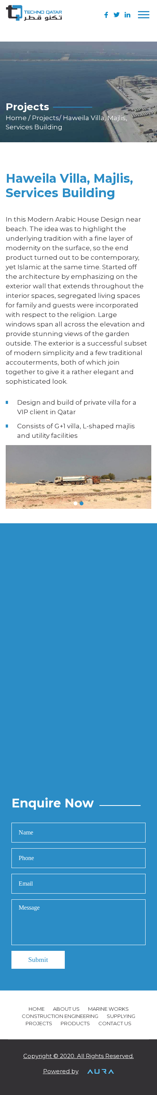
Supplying (121, 1016)
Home (17, 118)
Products (75, 1023)
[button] (75, 503)
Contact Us (114, 1023)
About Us (66, 1009)
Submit (38, 959)
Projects (45, 118)
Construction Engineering (60, 1016)
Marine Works (108, 1009)
